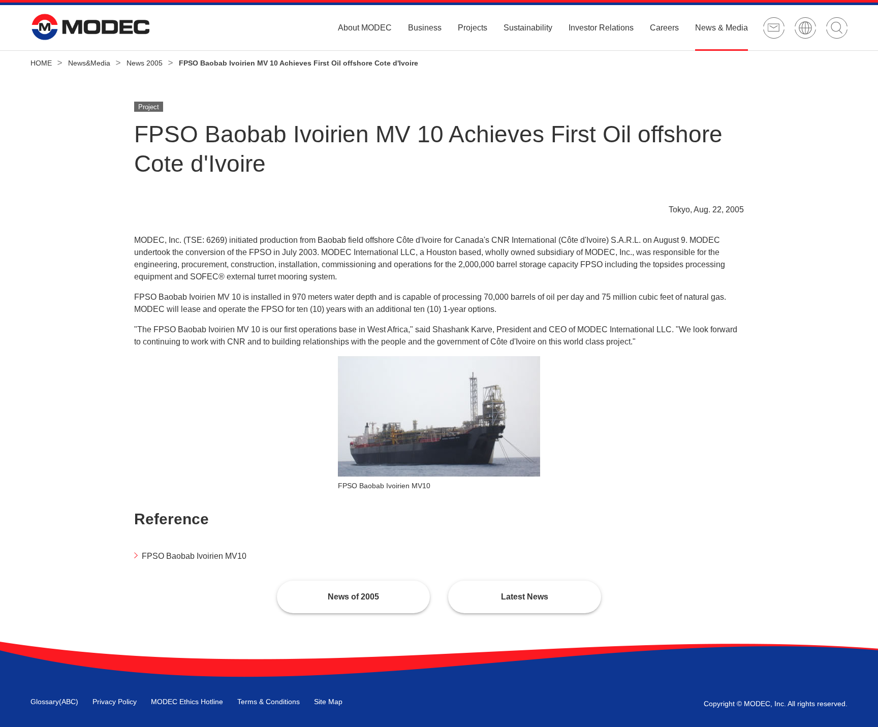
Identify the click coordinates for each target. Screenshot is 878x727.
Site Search (837, 28)
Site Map (328, 702)
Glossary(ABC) (54, 702)
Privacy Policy (114, 702)
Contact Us (774, 28)
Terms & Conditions (268, 702)
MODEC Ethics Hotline (187, 702)
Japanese (805, 28)
